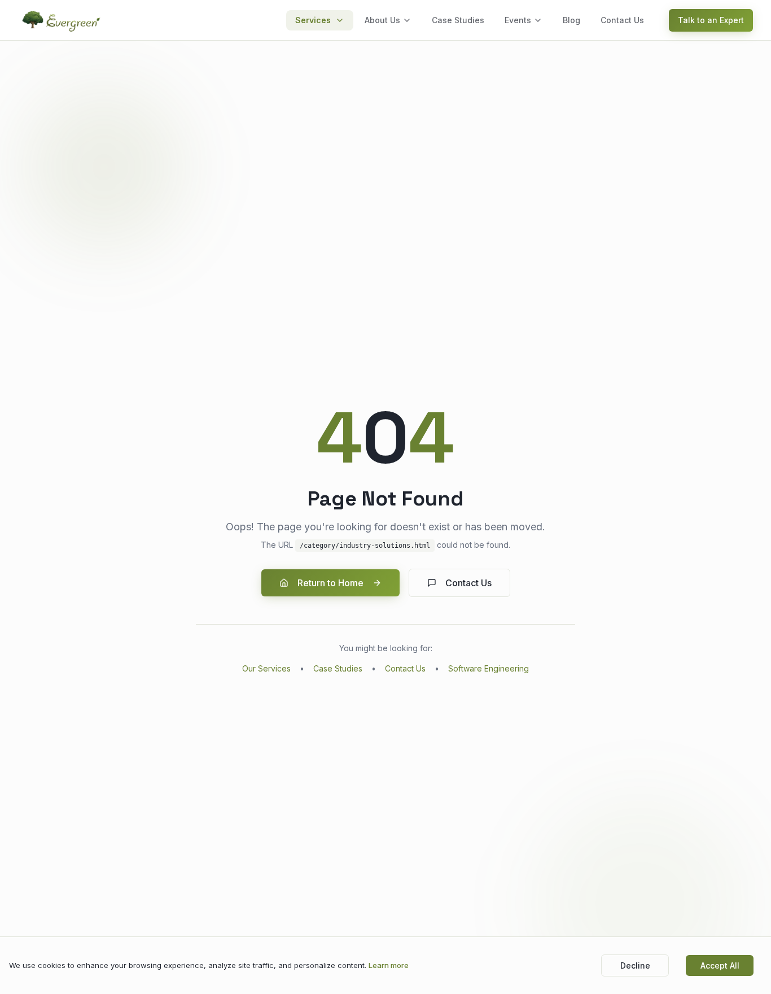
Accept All (719, 965)
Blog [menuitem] (571, 20)
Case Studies (337, 668)
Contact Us (468, 582)
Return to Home (330, 582)
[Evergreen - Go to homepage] (62, 20)
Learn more (389, 965)
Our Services (266, 668)
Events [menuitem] (518, 20)
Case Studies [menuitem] (458, 20)
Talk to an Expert (711, 20)
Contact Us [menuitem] (622, 20)
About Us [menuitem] (382, 20)
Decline (635, 965)
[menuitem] (319, 20)
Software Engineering (488, 668)
